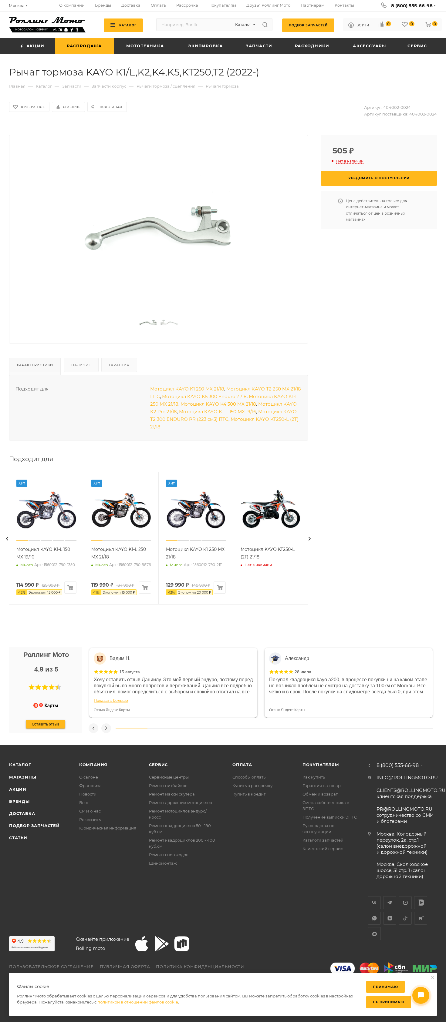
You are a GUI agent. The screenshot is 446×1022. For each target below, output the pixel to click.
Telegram (389, 902)
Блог (84, 802)
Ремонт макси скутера (172, 794)
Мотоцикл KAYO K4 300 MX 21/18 (218, 404)
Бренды (19, 801)
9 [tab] (386, 728)
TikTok (405, 918)
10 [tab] (417, 728)
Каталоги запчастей (322, 840)
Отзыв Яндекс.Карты (112, 710)
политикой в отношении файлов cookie (137, 1002)
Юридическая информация (107, 828)
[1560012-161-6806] (159, 225)
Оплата (242, 764)
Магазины (22, 777)
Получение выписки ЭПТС (329, 817)
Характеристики (35, 365)
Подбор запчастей (34, 825)
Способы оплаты (249, 777)
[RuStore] (181, 943)
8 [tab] (354, 728)
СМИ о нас (90, 811)
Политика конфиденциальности (200, 966)
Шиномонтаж (163, 863)
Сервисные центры (169, 777)
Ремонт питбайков (168, 785)
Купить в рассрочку (252, 785)
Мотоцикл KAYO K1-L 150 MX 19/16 (217, 411)
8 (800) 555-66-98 (412, 5)
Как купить (313, 777)
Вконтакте (374, 902)
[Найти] (265, 24)
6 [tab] (290, 728)
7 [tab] (322, 728)
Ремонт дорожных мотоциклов (180, 802)
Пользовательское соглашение (51, 966)
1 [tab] (131, 728)
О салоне (88, 777)
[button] (31, 687)
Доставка (22, 813)
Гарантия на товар (321, 785)
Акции (17, 789)
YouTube (405, 902)
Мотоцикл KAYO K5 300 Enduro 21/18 (204, 396)
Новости (87, 794)
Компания (93, 764)
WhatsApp (374, 918)
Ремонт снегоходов (168, 854)
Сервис (158, 764)
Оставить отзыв (45, 724)
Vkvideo (420, 902)
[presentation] (7, 539)
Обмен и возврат (320, 794)
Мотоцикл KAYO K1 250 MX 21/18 (187, 389)
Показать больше (111, 700)
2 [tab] (163, 728)
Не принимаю (388, 1002)
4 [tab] (227, 728)
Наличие (81, 365)
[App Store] (141, 943)
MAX (374, 933)
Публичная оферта (125, 966)
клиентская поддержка (411, 793)
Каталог (20, 764)
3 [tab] (195, 728)
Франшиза (90, 785)
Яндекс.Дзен (389, 918)
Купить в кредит (248, 794)
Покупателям (320, 764)
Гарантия (119, 365)
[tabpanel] (173, 682)
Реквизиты (90, 819)
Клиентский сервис (322, 848)
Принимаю (385, 987)
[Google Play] (161, 943)
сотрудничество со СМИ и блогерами (405, 815)
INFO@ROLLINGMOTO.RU (407, 777)
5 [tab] (259, 728)
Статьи (18, 837)
